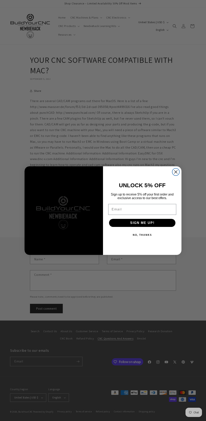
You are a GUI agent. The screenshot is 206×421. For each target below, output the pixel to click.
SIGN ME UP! (142, 222)
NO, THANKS (142, 235)
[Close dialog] (175, 172)
